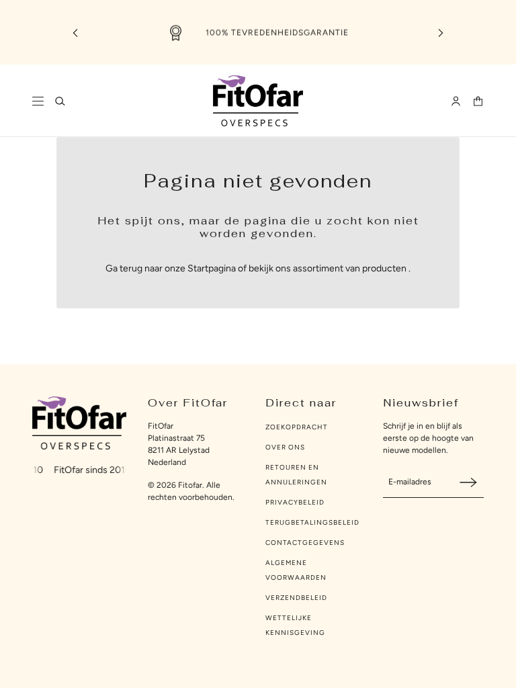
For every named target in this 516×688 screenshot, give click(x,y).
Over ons (285, 447)
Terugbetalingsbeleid (312, 522)
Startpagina (211, 268)
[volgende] (440, 32)
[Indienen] (468, 482)
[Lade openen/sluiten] (38, 101)
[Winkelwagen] (478, 101)
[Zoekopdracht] (60, 101)
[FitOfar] (258, 100)
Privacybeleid (295, 502)
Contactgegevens (305, 542)
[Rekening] (456, 101)
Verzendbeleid (296, 597)
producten (384, 268)
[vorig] (75, 32)
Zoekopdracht (296, 427)
